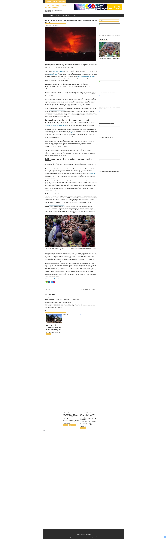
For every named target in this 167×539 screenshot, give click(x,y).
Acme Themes (96, 536)
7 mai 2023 (48, 324)
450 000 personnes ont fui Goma (56, 205)
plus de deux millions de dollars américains (85, 88)
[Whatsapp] (46, 282)
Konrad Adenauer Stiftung (60, 125)
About (69, 15)
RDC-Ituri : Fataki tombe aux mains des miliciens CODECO (57, 288)
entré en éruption (78, 65)
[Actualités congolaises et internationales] (46, 15)
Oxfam (52, 125)
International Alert (78, 124)
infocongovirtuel (56, 25)
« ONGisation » (72, 132)
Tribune (51, 15)
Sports (64, 15)
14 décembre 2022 (84, 412)
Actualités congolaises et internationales (56, 6)
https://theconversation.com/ (52, 278)
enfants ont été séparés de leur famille (85, 76)
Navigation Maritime (72, 425)
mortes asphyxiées (53, 74)
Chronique (57, 15)
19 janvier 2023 (66, 412)
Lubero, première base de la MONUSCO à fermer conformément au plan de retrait (63, 304)
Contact (75, 15)
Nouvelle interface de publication (52, 297)
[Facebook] (54, 282)
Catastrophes (48, 284)
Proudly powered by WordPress (75, 536)
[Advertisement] (110, 70)
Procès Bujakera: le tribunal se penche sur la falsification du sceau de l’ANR (62, 299)
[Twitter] (52, 282)
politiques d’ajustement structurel (57, 110)
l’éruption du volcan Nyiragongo (59, 284)
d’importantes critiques (58, 71)
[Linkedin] (49, 282)
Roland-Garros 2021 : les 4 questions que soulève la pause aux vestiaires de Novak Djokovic (84, 288)
